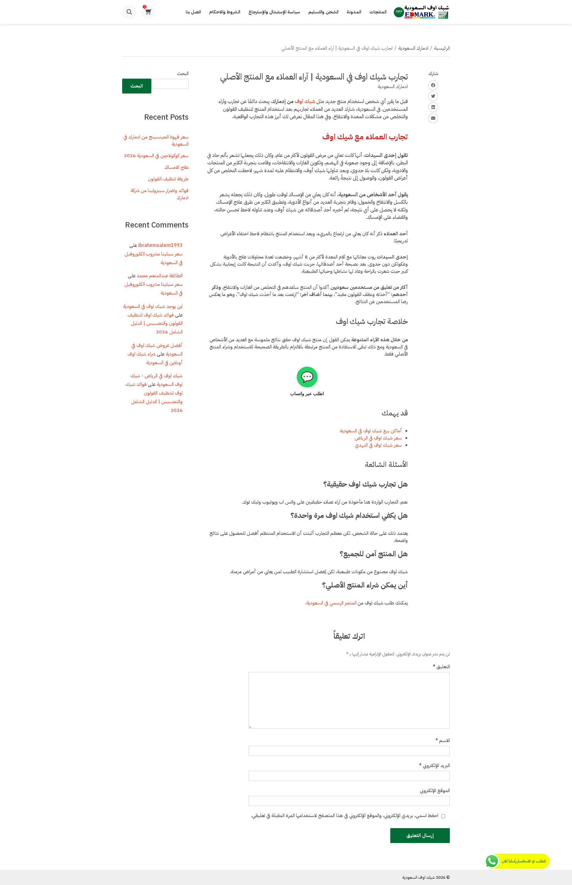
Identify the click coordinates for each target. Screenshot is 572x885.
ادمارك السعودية (413, 48)
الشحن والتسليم (323, 12)
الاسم (443, 740)
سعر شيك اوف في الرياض (378, 438)
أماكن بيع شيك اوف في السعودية (371, 430)
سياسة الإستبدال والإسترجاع (274, 12)
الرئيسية (442, 48)
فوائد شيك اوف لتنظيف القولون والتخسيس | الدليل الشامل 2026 (155, 323)
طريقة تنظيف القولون (168, 179)
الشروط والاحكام (224, 12)
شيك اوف (305, 101)
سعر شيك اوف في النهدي (378, 445)
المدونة (354, 12)
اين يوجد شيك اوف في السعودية (153, 306)
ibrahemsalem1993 (160, 245)
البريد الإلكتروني (434, 765)
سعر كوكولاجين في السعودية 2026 (156, 155)
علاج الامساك (176, 167)
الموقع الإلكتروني (435, 790)
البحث (183, 73)
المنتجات (377, 12)
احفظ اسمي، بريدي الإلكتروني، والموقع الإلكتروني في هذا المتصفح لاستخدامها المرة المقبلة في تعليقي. (344, 815)
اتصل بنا (193, 12)
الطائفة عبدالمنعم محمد (160, 275)
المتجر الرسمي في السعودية (331, 603)
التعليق (441, 666)
